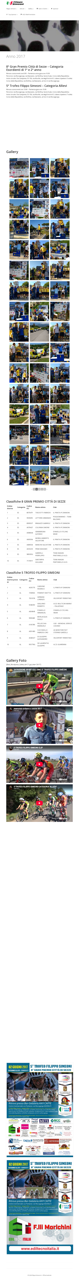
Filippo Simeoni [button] (11, 9)
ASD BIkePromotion (28, 14)
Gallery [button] (30, 9)
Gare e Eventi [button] (42, 9)
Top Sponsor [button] (12, 14)
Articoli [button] (22, 9)
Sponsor (55, 9)
